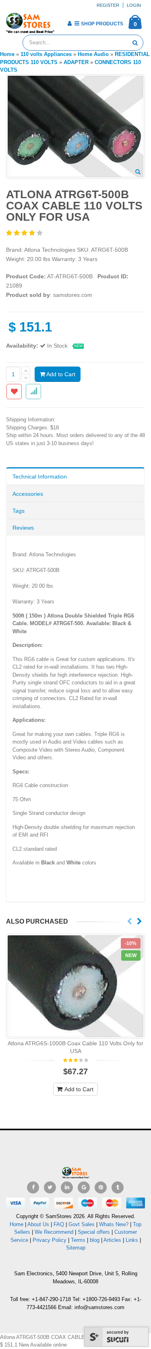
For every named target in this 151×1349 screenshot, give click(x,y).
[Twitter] (50, 1187)
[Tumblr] (118, 1187)
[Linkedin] (67, 1187)
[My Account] (69, 23)
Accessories (27, 494)
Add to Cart (60, 374)
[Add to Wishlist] (14, 391)
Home (16, 1224)
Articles (112, 1240)
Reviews (23, 527)
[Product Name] (75, 986)
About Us (38, 1224)
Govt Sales (81, 1224)
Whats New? (113, 1224)
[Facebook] (33, 1187)
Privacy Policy (49, 1240)
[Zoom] (138, 172)
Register (108, 5)
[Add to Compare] (33, 391)
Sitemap (75, 1248)
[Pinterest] (101, 1187)
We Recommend (54, 1232)
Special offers (94, 1232)
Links (132, 1240)
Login (134, 5)
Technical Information (39, 476)
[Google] (84, 1187)
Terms (79, 1240)
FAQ (59, 1224)
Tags (18, 511)
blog (94, 1240)
